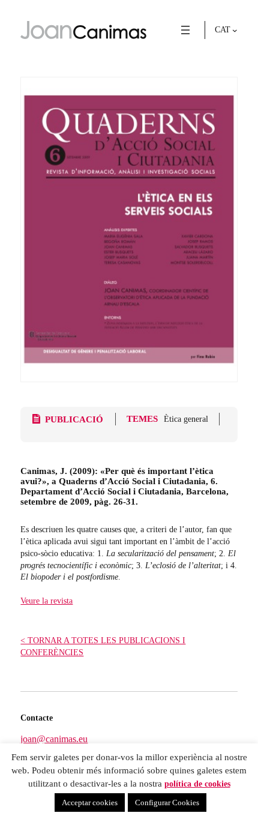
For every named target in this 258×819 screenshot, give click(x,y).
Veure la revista (46, 600)
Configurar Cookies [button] (167, 802)
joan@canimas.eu (54, 739)
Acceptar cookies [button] (90, 802)
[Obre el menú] (185, 30)
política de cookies (197, 783)
